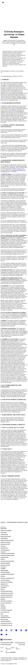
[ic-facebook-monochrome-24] (6, 630)
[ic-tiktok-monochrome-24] (1, 634)
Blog (2, 614)
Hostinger (3, 522)
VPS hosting (4, 532)
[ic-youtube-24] (21, 630)
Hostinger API (4, 584)
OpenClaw (3, 546)
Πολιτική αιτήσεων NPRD (7, 642)
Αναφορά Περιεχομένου (6, 625)
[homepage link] (3, 3)
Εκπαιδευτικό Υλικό (5, 617)
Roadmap (3, 599)
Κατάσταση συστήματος (6, 601)
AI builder (3, 568)
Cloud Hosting (4, 538)
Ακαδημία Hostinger (5, 621)
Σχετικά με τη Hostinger (6, 610)
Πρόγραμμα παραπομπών (7, 595)
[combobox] (12, 72)
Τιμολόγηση (3, 587)
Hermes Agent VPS (5, 544)
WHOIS (3, 559)
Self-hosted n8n (4, 534)
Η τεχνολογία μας (5, 612)
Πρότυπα (3, 576)
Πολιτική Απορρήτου (20, 642)
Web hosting (3, 528)
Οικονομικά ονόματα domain (7, 555)
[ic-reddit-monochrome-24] (26, 630)
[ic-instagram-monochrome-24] (11, 630)
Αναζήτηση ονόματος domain (7, 553)
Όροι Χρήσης (22, 644)
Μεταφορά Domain (5, 563)
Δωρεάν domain (4, 557)
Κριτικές (3, 589)
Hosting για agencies (5, 542)
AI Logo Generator (5, 580)
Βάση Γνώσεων (4, 619)
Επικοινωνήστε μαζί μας (6, 623)
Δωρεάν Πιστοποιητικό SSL (7, 561)
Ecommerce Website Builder (7, 574)
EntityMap (3, 606)
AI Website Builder (5, 572)
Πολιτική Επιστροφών (6, 644)
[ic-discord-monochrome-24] (6, 634)
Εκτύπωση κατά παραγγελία (7, 578)
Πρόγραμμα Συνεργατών (6, 591)
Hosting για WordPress (6, 530)
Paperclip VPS (4, 548)
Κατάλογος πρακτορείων (6, 597)
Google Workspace (5, 550)
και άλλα (13, 652)
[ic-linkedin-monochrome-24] (1, 630)
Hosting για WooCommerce (7, 540)
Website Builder (4, 570)
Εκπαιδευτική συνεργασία (7, 593)
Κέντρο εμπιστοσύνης (6, 602)
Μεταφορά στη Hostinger (7, 582)
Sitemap (2, 604)
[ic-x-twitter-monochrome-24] (16, 630)
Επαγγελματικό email (6, 536)
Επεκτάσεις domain (5, 565)
